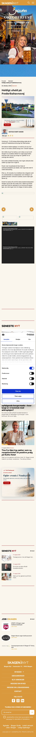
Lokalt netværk (27, 725)
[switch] (31, 373)
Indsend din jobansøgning (18, 687)
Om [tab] (29, 339)
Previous (3, 209)
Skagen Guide (16, 725)
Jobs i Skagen (11, 727)
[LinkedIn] (8, 136)
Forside (4, 81)
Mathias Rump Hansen (16, 132)
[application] (18, 236)
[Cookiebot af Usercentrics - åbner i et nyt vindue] (26, 335)
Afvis (18, 401)
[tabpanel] (18, 203)
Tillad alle (18, 391)
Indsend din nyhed (18, 683)
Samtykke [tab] (6, 339)
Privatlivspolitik (27, 732)
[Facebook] (10, 136)
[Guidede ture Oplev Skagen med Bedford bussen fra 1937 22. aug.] (31, 121)
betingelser (9, 719)
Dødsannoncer (18, 676)
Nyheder (10, 81)
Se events (7, 124)
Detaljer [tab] (18, 339)
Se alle (32, 551)
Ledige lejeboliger (24, 727)
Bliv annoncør (18, 680)
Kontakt (18, 691)
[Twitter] (12, 136)
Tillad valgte (18, 396)
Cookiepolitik (16, 732)
